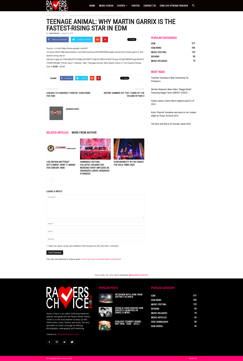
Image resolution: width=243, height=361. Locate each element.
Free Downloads (159, 322)
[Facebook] (49, 342)
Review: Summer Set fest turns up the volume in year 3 (124, 94)
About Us (193, 358)
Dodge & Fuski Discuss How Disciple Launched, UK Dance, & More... (129, 310)
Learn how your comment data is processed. (101, 259)
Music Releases (159, 61)
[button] (193, 5)
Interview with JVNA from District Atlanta (128, 295)
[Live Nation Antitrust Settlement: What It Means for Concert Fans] (61, 149)
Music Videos (106, 5)
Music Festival (158, 52)
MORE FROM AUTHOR (84, 132)
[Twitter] (72, 342)
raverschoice (54, 33)
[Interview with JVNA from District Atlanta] (106, 298)
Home (92, 5)
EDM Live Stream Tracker (174, 5)
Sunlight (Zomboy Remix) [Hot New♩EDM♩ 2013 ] (128, 322)
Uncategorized (60, 15)
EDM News (156, 48)
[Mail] (64, 342)
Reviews (155, 56)
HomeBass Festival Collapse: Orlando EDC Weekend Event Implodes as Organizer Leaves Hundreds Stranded (94, 168)
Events (121, 5)
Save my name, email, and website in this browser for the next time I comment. (84, 246)
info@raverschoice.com (68, 334)
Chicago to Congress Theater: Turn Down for (68, 94)
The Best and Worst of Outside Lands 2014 (171, 123)
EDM (153, 43)
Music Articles (159, 317)
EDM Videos (157, 326)
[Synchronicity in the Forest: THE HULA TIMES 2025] (129, 149)
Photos (135, 5)
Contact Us (150, 5)
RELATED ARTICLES (57, 132)
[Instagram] (57, 342)
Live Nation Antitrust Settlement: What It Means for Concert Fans (60, 165)
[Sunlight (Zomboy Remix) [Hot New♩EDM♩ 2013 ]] (105, 325)
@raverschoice (138, 275)
